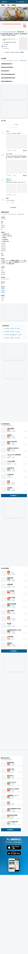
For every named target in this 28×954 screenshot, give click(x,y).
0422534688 (6, 48)
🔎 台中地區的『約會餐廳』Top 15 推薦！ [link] (11, 337)
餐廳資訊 (3, 5)
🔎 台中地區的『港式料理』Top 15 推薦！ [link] (11, 331)
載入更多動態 (13, 207)
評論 (8, 5)
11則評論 (24, 27)
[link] (13, 431)
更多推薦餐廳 (13, 651)
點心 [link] (2, 229)
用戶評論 (3, 120)
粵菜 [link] (2, 223)
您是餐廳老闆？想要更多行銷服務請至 (14, 52)
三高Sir (7, 131)
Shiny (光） (8, 179)
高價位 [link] (2, 283)
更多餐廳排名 (13, 495)
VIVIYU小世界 (9, 153)
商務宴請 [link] (3, 290)
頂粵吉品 (5, 46)
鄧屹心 (7, 198)
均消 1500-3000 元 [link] (5, 278)
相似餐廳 (13, 5)
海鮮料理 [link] (3, 227)
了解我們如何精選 (20, 31)
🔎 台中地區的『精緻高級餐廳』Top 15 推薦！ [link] (12, 334)
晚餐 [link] (12, 477)
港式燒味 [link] (3, 225)
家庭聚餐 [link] (3, 288)
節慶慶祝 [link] (3, 292)
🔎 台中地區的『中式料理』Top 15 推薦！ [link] (11, 328)
